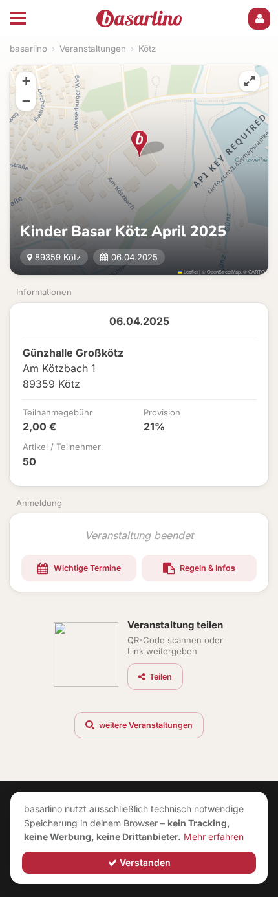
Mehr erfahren (214, 836)
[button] (139, 143)
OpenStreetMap (224, 271)
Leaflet (190, 271)
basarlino (28, 48)
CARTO (256, 271)
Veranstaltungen (92, 48)
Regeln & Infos (206, 568)
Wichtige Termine (86, 568)
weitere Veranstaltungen (145, 725)
